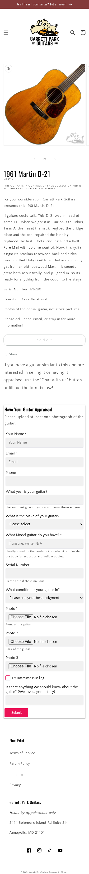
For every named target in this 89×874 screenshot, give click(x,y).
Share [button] (13, 354)
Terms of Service (22, 753)
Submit (16, 713)
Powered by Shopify (59, 872)
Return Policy (19, 764)
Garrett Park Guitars (38, 872)
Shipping (16, 774)
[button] (6, 32)
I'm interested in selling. (28, 678)
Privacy (15, 785)
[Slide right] (55, 159)
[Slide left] (34, 159)
